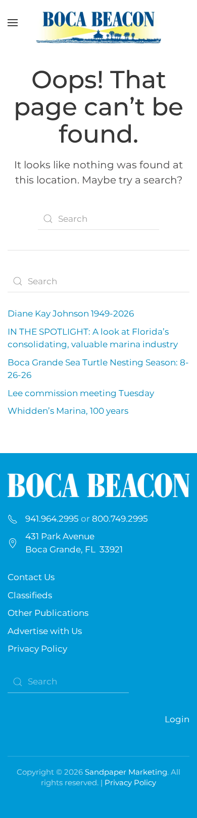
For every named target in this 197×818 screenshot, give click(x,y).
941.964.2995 (52, 519)
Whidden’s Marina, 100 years (68, 411)
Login (177, 719)
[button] (13, 22)
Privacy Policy (37, 649)
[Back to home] (98, 22)
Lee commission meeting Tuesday (81, 393)
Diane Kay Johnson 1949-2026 (71, 313)
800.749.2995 (120, 519)
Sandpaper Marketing (126, 772)
